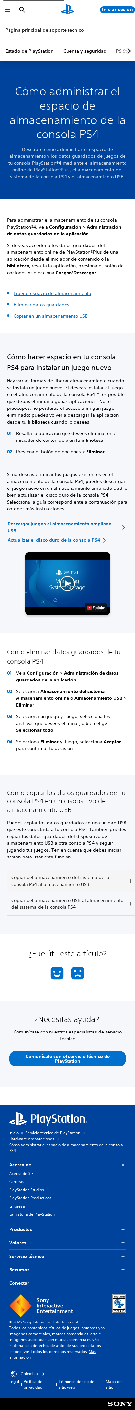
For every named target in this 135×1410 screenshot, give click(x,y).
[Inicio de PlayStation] (67, 10)
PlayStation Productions (30, 1198)
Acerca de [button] (20, 1165)
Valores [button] (17, 1243)
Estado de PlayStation (29, 51)
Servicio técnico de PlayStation (52, 1133)
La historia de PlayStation (32, 1214)
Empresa (17, 1206)
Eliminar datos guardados (41, 305)
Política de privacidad (33, 1384)
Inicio (14, 1133)
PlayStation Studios (26, 1190)
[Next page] (128, 50)
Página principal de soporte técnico (44, 30)
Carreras (16, 1181)
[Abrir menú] (7, 10)
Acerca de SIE (21, 1173)
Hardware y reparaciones (31, 1139)
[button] (67, 583)
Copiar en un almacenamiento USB (51, 316)
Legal (14, 1381)
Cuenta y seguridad (84, 51)
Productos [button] (20, 1229)
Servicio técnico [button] (26, 1256)
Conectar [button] (19, 1283)
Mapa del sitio (114, 1384)
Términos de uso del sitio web (77, 1384)
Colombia (29, 1374)
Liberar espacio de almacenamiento (52, 293)
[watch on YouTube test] (96, 607)
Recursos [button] (19, 1270)
